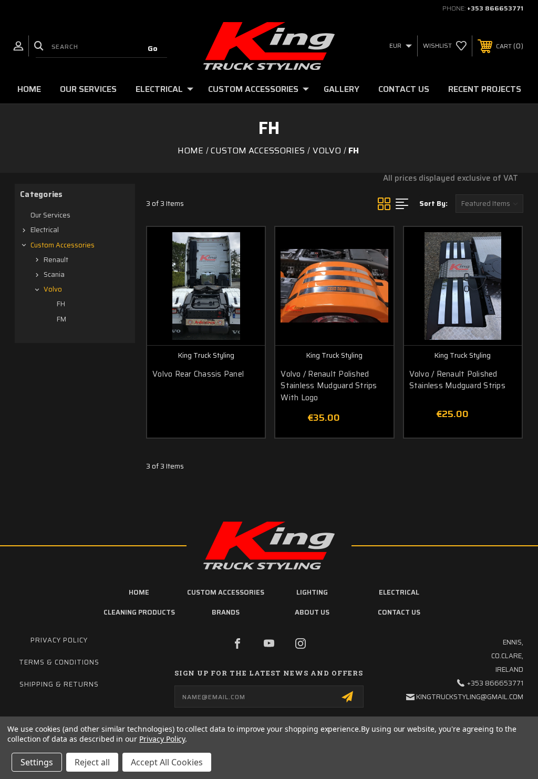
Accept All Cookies (167, 762)
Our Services (88, 89)
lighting (312, 592)
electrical (399, 592)
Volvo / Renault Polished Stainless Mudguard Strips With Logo (329, 386)
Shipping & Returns (59, 684)
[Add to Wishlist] (243, 273)
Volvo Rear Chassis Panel (198, 374)
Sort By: (433, 203)
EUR (396, 45)
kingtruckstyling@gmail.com (469, 696)
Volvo (53, 289)
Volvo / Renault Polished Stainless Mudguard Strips (457, 380)
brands (226, 612)
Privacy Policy (59, 640)
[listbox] (489, 203)
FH (61, 303)
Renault (56, 259)
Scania (54, 274)
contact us (399, 612)
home (139, 592)
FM (61, 319)
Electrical (159, 89)
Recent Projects (484, 89)
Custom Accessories (253, 89)
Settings (36, 762)
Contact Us (403, 89)
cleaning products (139, 612)
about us (312, 612)
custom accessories (225, 592)
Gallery (341, 89)
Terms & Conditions (59, 662)
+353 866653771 (495, 8)
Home (29, 89)
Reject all (92, 762)
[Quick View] (243, 247)
